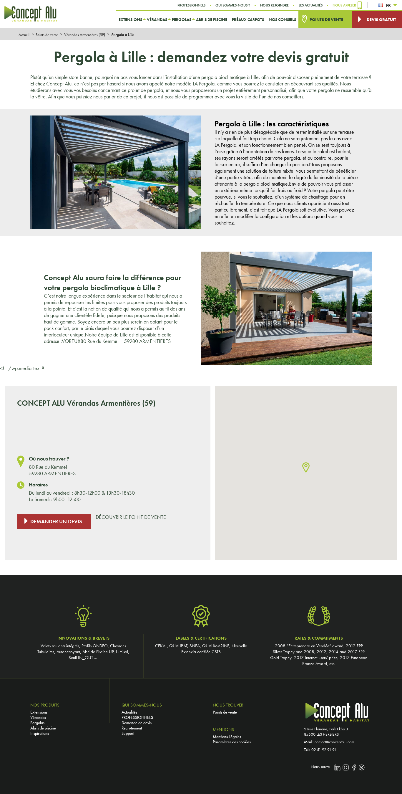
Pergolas (37, 722)
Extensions (38, 712)
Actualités (129, 712)
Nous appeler (344, 5)
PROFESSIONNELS (137, 717)
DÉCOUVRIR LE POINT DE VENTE (131, 517)
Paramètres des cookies (232, 742)
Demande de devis (137, 722)
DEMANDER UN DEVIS (56, 521)
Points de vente (225, 712)
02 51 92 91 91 (323, 749)
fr (388, 5)
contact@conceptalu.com (334, 742)
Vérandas (38, 717)
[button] (306, 467)
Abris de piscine (43, 728)
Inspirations (39, 733)
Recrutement (132, 728)
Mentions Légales (227, 736)
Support (128, 733)
